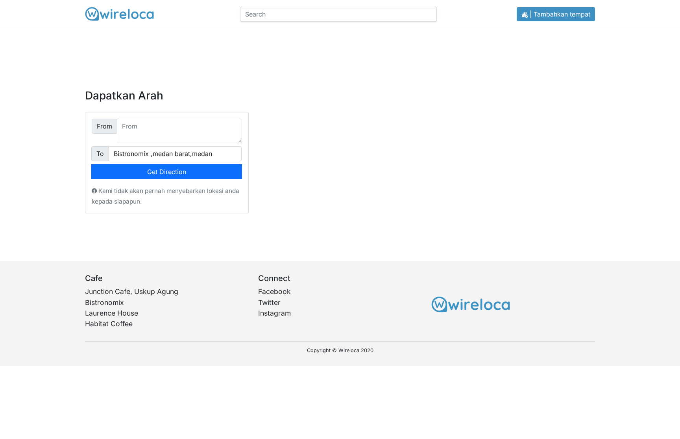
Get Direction (166, 172)
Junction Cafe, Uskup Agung (131, 291)
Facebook (274, 291)
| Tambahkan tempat (559, 14)
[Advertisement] (340, 51)
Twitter (269, 302)
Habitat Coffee (109, 324)
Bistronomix (104, 302)
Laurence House (111, 313)
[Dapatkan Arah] (119, 14)
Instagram (274, 313)
